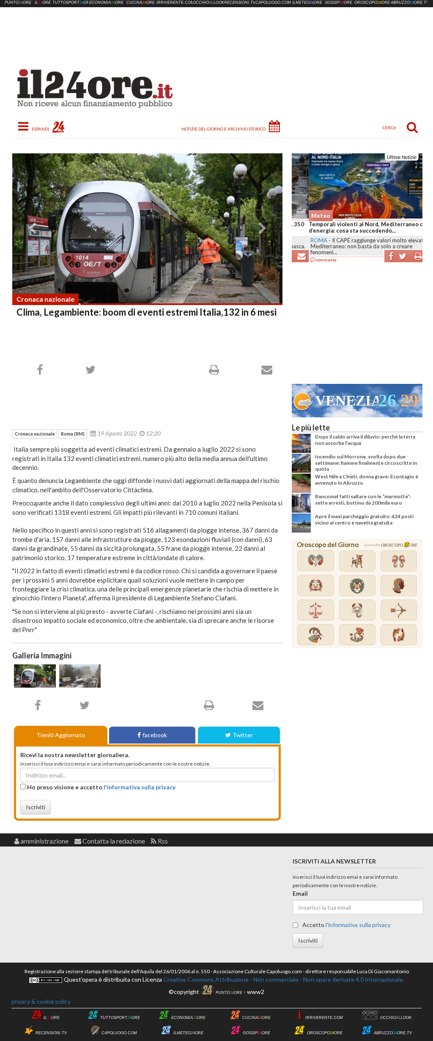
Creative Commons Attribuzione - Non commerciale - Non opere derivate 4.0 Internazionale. (283, 979)
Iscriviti (35, 807)
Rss (162, 841)
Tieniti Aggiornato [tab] (60, 734)
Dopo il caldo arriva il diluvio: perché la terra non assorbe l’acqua (365, 439)
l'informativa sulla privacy (139, 787)
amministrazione (44, 841)
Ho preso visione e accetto (100, 787)
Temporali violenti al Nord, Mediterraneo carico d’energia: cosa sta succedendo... (355, 227)
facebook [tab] (155, 734)
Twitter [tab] (243, 734)
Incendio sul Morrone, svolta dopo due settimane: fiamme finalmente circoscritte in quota (366, 462)
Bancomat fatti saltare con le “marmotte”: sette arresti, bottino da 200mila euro (363, 499)
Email (300, 893)
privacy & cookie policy (41, 1001)
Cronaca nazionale (45, 299)
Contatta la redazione (113, 841)
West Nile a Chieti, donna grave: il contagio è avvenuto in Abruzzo (366, 479)
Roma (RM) (73, 433)
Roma (301, 240)
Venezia (346, 400)
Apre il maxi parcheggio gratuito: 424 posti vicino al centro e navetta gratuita (364, 519)
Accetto (346, 924)
